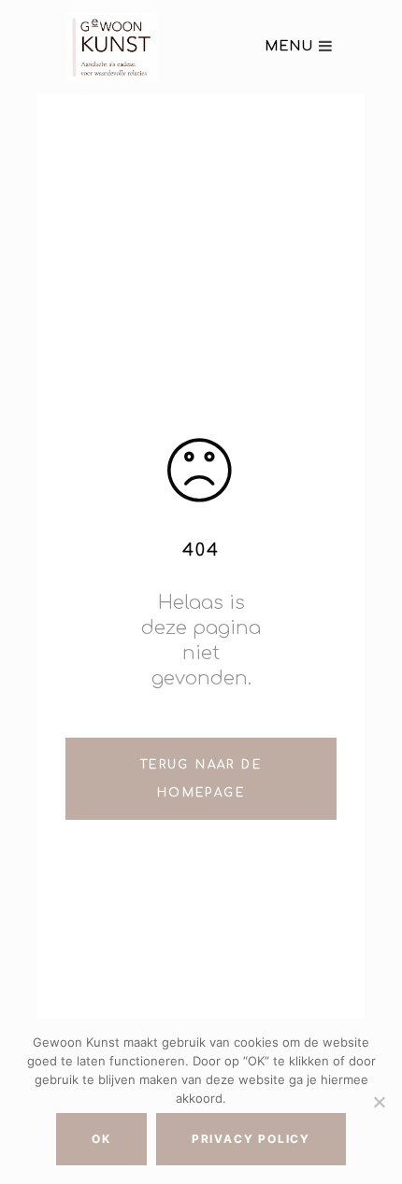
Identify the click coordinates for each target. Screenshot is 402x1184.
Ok (101, 1139)
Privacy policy (251, 1139)
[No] (378, 1101)
